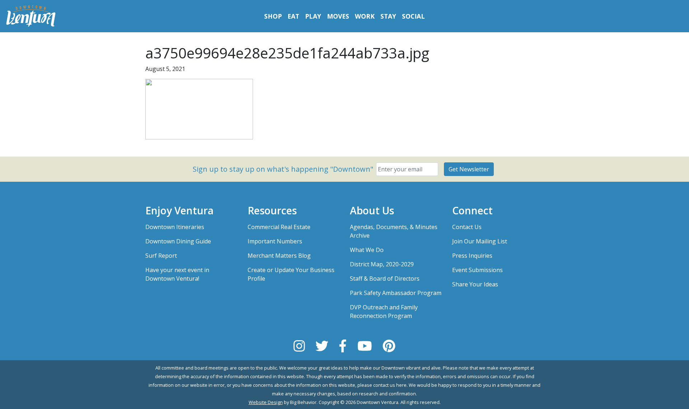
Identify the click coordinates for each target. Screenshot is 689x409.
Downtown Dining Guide (178, 241)
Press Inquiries (472, 256)
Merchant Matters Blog (279, 256)
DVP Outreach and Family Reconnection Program (384, 311)
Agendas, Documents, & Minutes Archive (393, 231)
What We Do (367, 250)
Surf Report (161, 256)
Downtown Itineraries (174, 227)
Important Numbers (275, 241)
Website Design (266, 402)
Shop (273, 16)
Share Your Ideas (475, 284)
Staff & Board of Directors (385, 278)
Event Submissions (477, 270)
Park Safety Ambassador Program (395, 293)
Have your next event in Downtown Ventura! (177, 274)
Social (413, 16)
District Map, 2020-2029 (382, 264)
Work (365, 16)
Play (313, 16)
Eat (293, 16)
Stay (388, 16)
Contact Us (467, 227)
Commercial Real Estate (279, 227)
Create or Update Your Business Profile (291, 274)
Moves (338, 16)
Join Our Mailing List (479, 241)
